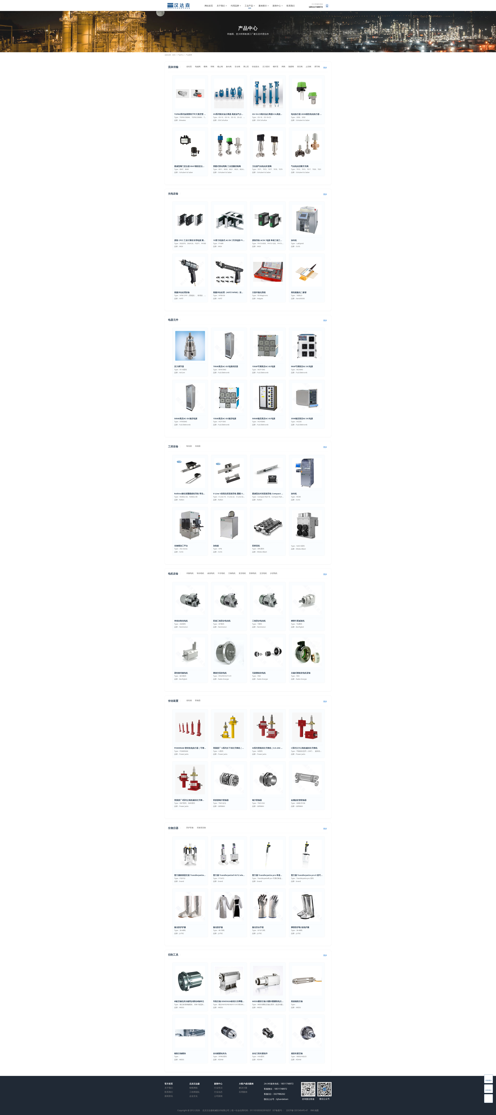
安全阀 (237, 66)
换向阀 (228, 66)
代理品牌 (235, 6)
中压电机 (221, 573)
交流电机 (263, 573)
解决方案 (243, 1087)
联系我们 (290, 6)
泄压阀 (300, 66)
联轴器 (197, 700)
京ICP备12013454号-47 (297, 1110)
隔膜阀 (291, 66)
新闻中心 (277, 6)
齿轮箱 (189, 700)
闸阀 (283, 66)
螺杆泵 (275, 66)
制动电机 (200, 573)
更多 (325, 67)
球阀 (212, 66)
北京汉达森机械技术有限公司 (215, 1110)
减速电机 (211, 573)
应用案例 (243, 1091)
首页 (173, 55)
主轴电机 (231, 573)
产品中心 (180, 55)
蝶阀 (205, 66)
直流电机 (242, 573)
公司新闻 (218, 1096)
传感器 (197, 446)
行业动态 (218, 1091)
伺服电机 (190, 573)
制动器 (189, 446)
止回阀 (308, 66)
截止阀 (220, 66)
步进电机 (273, 573)
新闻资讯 (169, 1096)
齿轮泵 (189, 66)
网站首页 (209, 6)
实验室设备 (201, 827)
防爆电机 (252, 573)
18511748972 (316, 7)
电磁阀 (197, 66)
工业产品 (249, 6)
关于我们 (221, 6)
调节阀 (317, 66)
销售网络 (193, 1087)
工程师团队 (194, 1091)
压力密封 (266, 66)
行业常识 (218, 1087)
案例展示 (263, 6)
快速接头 (255, 66)
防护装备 (190, 827)
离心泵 (246, 66)
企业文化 (193, 1096)
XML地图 (314, 1110)
